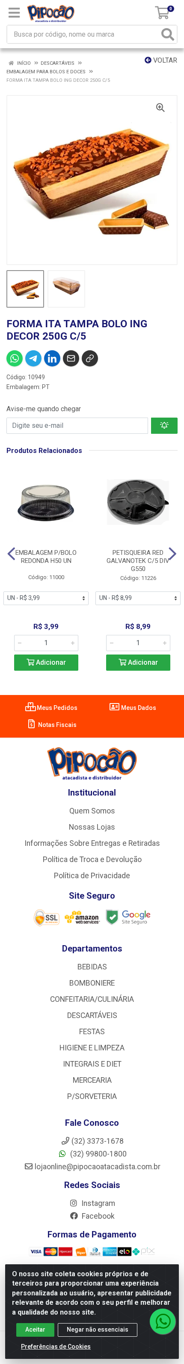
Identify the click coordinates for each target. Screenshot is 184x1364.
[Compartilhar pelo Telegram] (33, 358)
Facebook (97, 1216)
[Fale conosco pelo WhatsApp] (162, 1321)
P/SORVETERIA (92, 1096)
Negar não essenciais (97, 1329)
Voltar (164, 60)
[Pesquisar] (168, 34)
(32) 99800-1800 (97, 1154)
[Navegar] (11, 554)
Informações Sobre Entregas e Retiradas (92, 843)
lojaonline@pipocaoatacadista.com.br (97, 1166)
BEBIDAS (92, 967)
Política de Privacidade (92, 875)
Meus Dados (138, 707)
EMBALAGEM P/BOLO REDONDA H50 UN (46, 557)
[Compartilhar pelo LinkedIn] (52, 358)
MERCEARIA (92, 1080)
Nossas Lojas (92, 827)
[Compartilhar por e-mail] (71, 358)
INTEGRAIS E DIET (92, 1064)
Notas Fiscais (57, 724)
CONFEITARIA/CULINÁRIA (92, 999)
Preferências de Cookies (56, 1346)
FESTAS (92, 1031)
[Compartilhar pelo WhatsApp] (14, 358)
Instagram (97, 1203)
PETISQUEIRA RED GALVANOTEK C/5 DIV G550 (138, 561)
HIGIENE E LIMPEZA (92, 1048)
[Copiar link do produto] (90, 358)
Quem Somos (92, 811)
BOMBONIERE (92, 983)
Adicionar (50, 662)
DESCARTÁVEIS (92, 1015)
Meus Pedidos (56, 707)
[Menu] (14, 12)
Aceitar (35, 1329)
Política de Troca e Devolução (92, 859)
